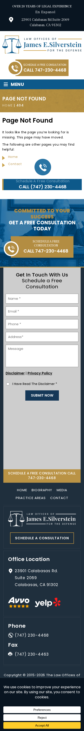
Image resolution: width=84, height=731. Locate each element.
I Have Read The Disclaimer (34, 384)
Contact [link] (15, 164)
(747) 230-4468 (48, 187)
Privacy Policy (40, 373)
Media (62, 490)
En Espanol (45, 12)
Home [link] (13, 157)
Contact (59, 497)
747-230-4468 (50, 70)
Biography (42, 490)
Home (22, 490)
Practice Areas (31, 497)
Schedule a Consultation (42, 538)
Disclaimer (15, 373)
